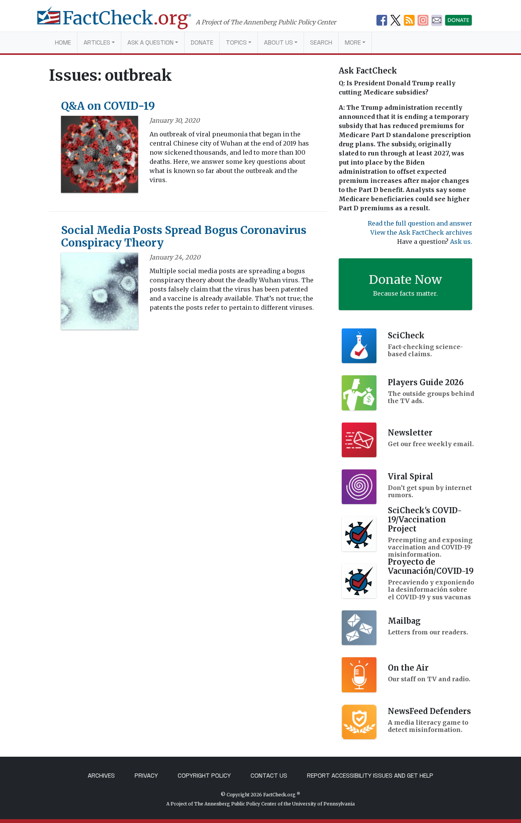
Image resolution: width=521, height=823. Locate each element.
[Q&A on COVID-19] (99, 156)
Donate (202, 42)
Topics (236, 42)
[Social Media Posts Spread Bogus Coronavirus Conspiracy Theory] (99, 293)
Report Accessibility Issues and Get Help (370, 776)
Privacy (146, 776)
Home (63, 42)
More (353, 42)
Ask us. (461, 241)
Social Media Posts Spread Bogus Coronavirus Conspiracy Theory (183, 236)
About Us (278, 42)
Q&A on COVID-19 (108, 106)
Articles (97, 42)
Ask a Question (150, 42)
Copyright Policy (204, 776)
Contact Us (269, 776)
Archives (101, 776)
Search (321, 42)
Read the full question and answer (420, 223)
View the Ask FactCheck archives (421, 232)
